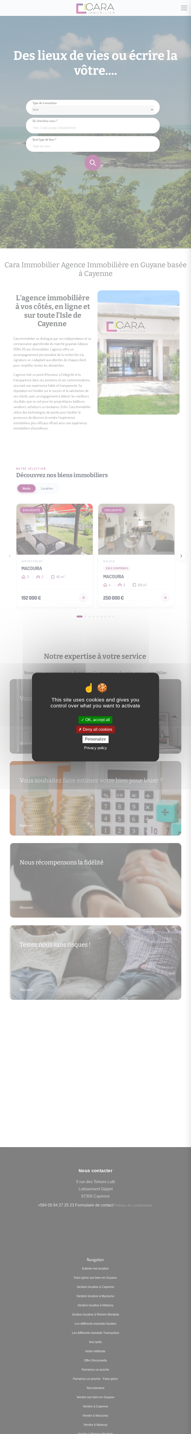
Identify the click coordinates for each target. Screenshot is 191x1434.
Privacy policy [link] (95, 748)
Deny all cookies (97, 730)
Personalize (95, 739)
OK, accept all (97, 720)
